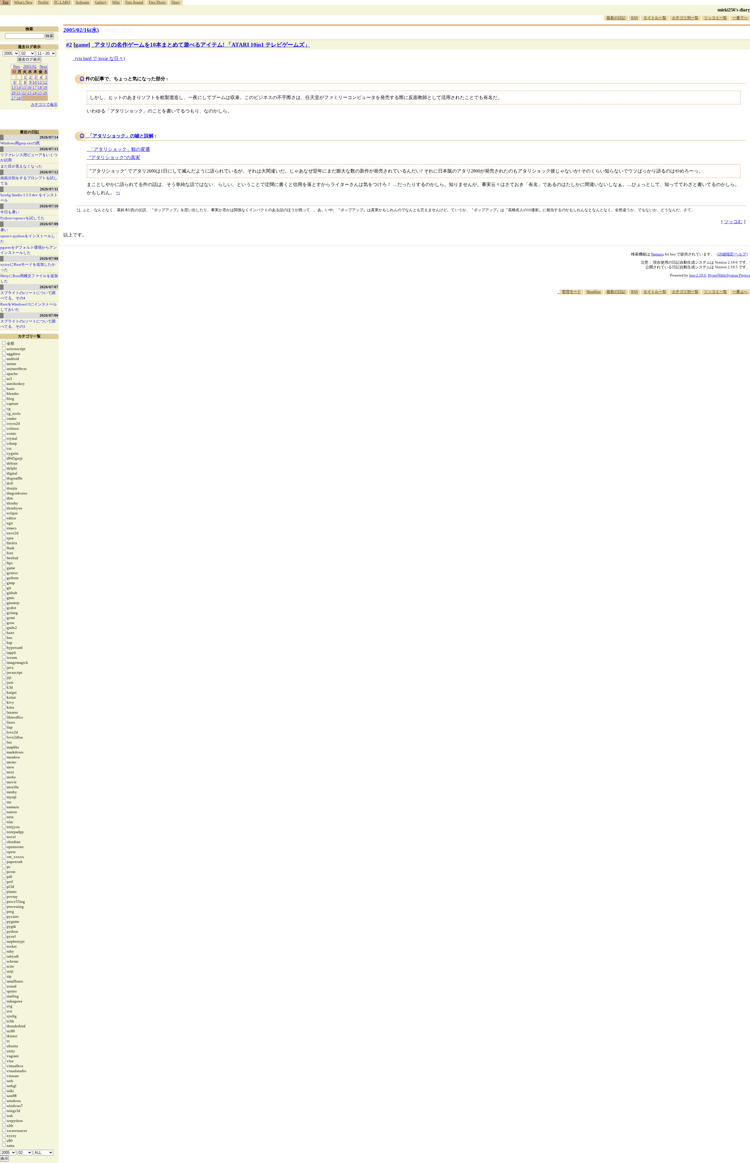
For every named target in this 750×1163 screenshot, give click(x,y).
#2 (69, 45)
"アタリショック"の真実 (114, 157)
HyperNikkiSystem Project (729, 275)
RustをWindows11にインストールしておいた (28, 307)
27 (13, 98)
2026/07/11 (49, 189)
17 (35, 87)
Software (82, 2)
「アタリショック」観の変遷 (119, 149)
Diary (175, 2)
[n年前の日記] (117, 30)
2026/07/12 (49, 172)
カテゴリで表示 (44, 104)
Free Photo (157, 2)
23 (29, 93)
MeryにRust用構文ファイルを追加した (29, 278)
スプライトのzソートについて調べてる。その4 (27, 295)
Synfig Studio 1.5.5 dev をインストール (29, 197)
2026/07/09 (49, 224)
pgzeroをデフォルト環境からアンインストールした (28, 250)
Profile (43, 2)
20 (13, 93)
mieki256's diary (733, 9)
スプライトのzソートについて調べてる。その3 (27, 324)
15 (24, 87)
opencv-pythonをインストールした (27, 238)
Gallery (101, 2)
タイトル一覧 (654, 18)
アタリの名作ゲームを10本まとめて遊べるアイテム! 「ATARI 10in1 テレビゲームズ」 (202, 45)
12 (45, 82)
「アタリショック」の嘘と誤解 (121, 135)
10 (35, 82)
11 (40, 82)
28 (19, 98)
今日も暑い (9, 212)
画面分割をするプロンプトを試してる (28, 180)
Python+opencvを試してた (22, 218)
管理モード (571, 291)
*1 (78, 210)
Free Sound (134, 2)
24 (35, 93)
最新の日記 (615, 18)
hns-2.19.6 (697, 275)
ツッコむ (733, 221)
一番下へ (740, 18)
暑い (4, 230)
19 (45, 87)
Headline (594, 291)
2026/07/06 (49, 315)
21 (19, 93)
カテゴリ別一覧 (685, 18)
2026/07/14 (49, 137)
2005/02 (30, 66)
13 (13, 87)
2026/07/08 (49, 258)
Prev (16, 66)
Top (5, 2)
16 (29, 87)
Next (43, 66)
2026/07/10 (49, 206)
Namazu (657, 254)
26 (45, 93)
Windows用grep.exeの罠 (20, 143)
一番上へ (740, 291)
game (81, 45)
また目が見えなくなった (21, 166)
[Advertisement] (643, 312)
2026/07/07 (49, 287)
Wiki (116, 2)
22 (24, 93)
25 (40, 93)
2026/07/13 (49, 149)
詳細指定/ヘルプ (732, 254)
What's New (23, 2)
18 (40, 87)
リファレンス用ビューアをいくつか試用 (28, 157)
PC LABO (62, 2)
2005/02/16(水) (81, 30)
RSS (634, 18)
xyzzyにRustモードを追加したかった (27, 267)
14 (19, 87)
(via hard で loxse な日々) (100, 58)
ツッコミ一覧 (715, 18)
